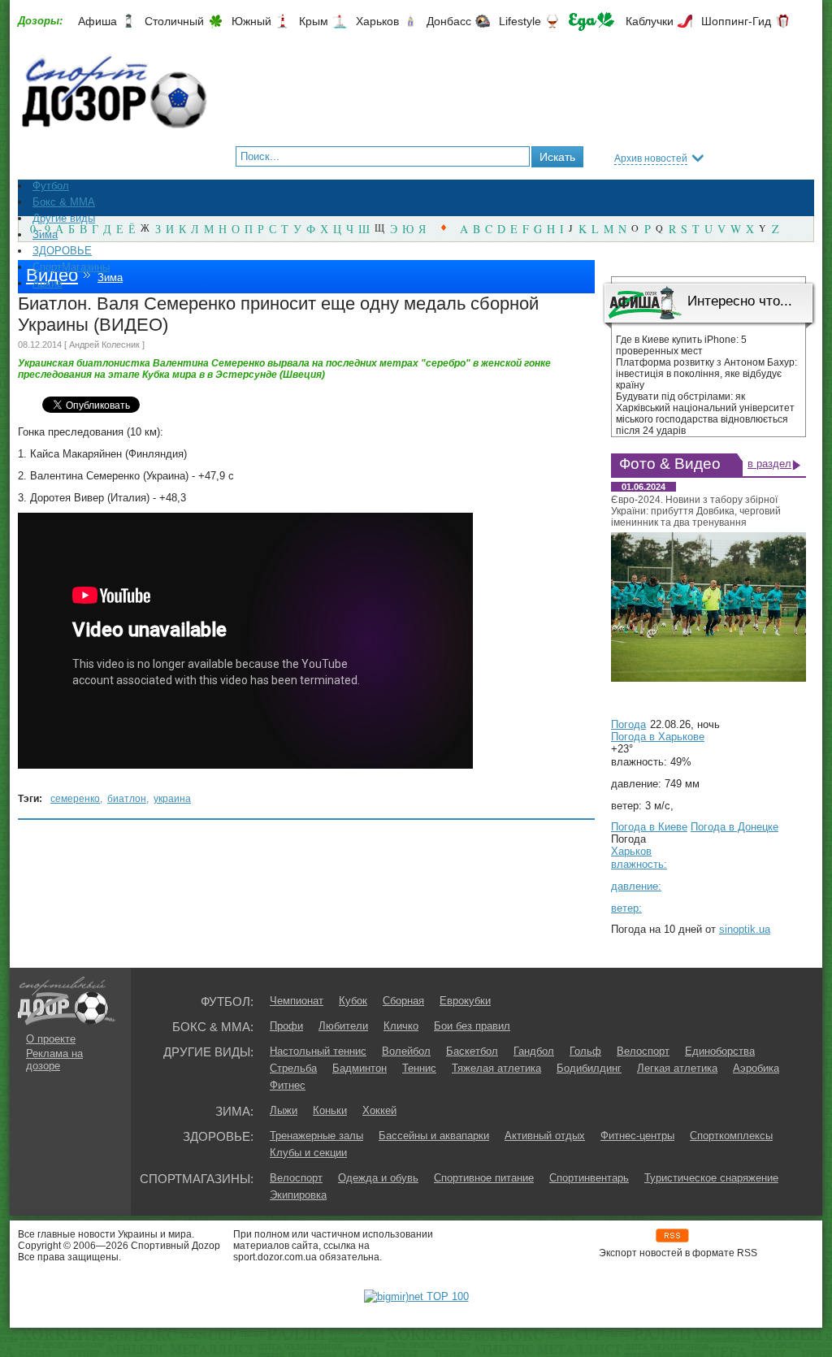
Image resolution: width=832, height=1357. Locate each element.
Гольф (585, 1051)
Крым (313, 21)
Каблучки (650, 21)
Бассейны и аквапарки (434, 1135)
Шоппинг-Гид (736, 21)
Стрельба (293, 1068)
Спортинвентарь (589, 1178)
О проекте (51, 1039)
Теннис (419, 1068)
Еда (591, 21)
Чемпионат (296, 1001)
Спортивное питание (484, 1178)
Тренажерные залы (316, 1135)
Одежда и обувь (378, 1178)
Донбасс (449, 21)
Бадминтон (359, 1068)
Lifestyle (520, 21)
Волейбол (406, 1051)
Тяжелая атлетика (496, 1068)
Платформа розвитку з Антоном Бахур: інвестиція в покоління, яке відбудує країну (706, 374)
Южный (251, 21)
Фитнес (288, 1085)
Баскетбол (472, 1051)
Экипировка (298, 1195)
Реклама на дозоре (54, 1059)
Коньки (330, 1110)
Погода (628, 724)
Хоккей (379, 1110)
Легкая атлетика (677, 1068)
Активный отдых (545, 1135)
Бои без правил (472, 1026)
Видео (52, 275)
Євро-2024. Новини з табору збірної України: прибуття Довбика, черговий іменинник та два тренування (696, 511)
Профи (286, 1026)
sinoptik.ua (744, 929)
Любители (343, 1026)
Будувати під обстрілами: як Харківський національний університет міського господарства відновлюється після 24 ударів (705, 413)
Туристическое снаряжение (711, 1178)
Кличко (401, 1026)
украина (172, 798)
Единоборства (720, 1051)
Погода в (657, 737)
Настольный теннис (318, 1051)
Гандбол (534, 1051)
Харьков (377, 21)
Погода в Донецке (734, 827)
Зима (110, 277)
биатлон (126, 798)
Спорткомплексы (731, 1135)
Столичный (174, 21)
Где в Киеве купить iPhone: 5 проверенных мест (681, 345)
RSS (672, 1235)
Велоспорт (643, 1051)
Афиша (97, 21)
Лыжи (283, 1110)
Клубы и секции (308, 1153)
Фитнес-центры (637, 1135)
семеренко (75, 798)
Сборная (403, 1001)
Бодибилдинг (589, 1068)
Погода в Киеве (649, 827)
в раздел (769, 463)
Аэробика (756, 1068)
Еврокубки (465, 1001)
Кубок (353, 1001)
